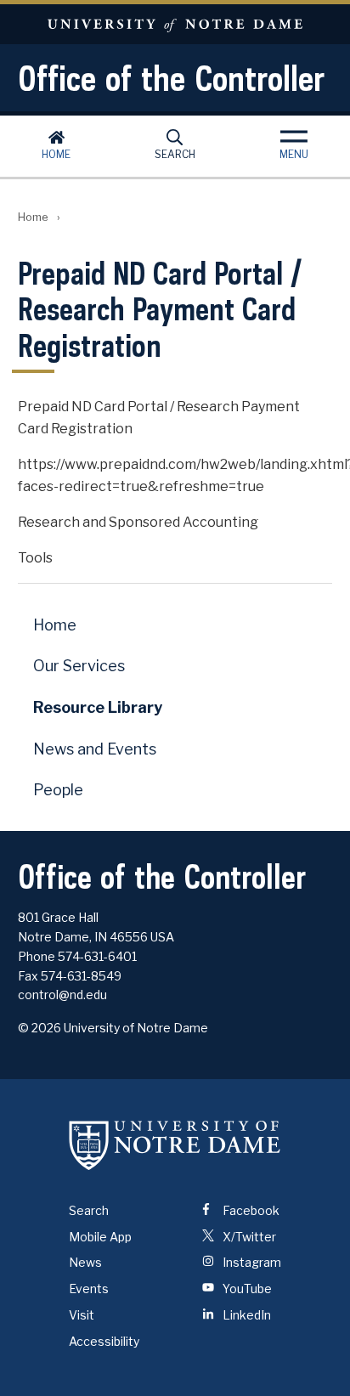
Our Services (79, 666)
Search (175, 154)
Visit (81, 1315)
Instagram (250, 1262)
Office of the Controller (171, 78)
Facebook (249, 1210)
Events (89, 1288)
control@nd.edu (62, 994)
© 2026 (39, 1027)
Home (56, 154)
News (85, 1262)
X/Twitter (248, 1236)
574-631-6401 (97, 956)
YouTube (246, 1288)
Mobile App (100, 1236)
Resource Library (97, 707)
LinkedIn (245, 1315)
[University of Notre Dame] (175, 1145)
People (58, 790)
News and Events (94, 749)
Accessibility (104, 1341)
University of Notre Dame (175, 24)
